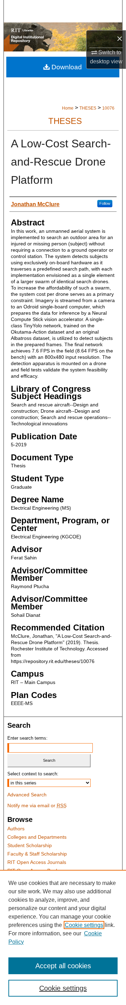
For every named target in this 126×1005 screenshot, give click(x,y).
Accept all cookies (63, 966)
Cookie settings (84, 925)
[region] (63, 937)
